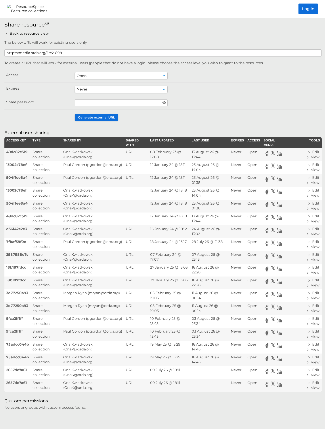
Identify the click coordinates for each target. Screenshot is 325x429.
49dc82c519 (16, 152)
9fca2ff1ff (14, 318)
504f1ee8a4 (17, 177)
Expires (12, 88)
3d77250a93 (17, 293)
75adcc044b (17, 344)
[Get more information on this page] (47, 23)
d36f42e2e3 (16, 229)
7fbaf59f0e (16, 242)
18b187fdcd (16, 267)
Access (12, 75)
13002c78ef (16, 165)
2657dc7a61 (16, 370)
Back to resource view (29, 33)
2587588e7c (17, 254)
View (314, 157)
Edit (315, 152)
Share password (20, 102)
